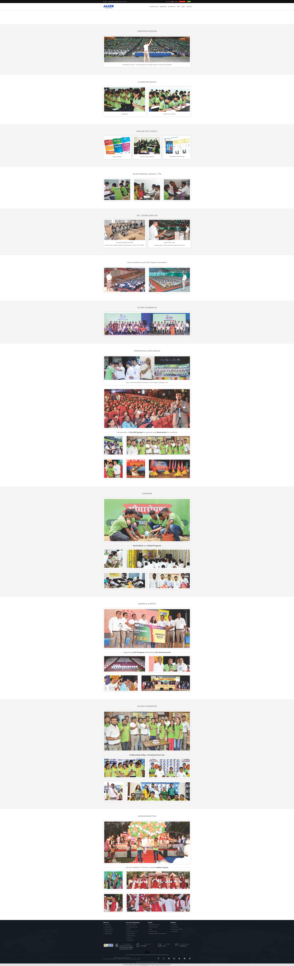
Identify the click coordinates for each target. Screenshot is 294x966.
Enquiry (176, 1)
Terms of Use (128, 954)
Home (105, 1)
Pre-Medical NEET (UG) (132, 927)
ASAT (178, 6)
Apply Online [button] (182, 1)
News (183, 6)
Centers (112, 1)
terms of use (145, 964)
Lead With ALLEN (108, 933)
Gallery (124, 1)
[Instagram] (169, 958)
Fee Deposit (171, 6)
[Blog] (184, 958)
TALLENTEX (174, 924)
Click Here (164, 945)
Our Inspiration (108, 927)
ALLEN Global (175, 931)
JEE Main (129, 929)
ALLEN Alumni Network (177, 929)
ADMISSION (163, 6)
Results (120, 1)
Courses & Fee (153, 6)
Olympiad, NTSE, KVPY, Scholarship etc (158, 933)
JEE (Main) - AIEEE (153, 931)
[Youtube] (179, 958)
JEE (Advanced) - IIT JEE (154, 924)
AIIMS (150, 929)
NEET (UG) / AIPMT (153, 927)
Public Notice (165, 954)
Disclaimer (159, 954)
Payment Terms (142, 954)
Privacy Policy (135, 954)
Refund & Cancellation (151, 954)
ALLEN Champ (175, 927)
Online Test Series (131, 933)
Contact (189, 6)
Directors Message (109, 929)
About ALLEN (108, 924)
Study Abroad (130, 940)
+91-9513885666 (143, 945)
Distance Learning (131, 935)
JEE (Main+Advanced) (131, 924)
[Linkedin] (174, 958)
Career (116, 1)
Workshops (129, 938)
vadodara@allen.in (183, 945)
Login (189, 1)
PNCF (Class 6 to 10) (132, 931)
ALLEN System (108, 931)
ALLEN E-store (169, 1)
